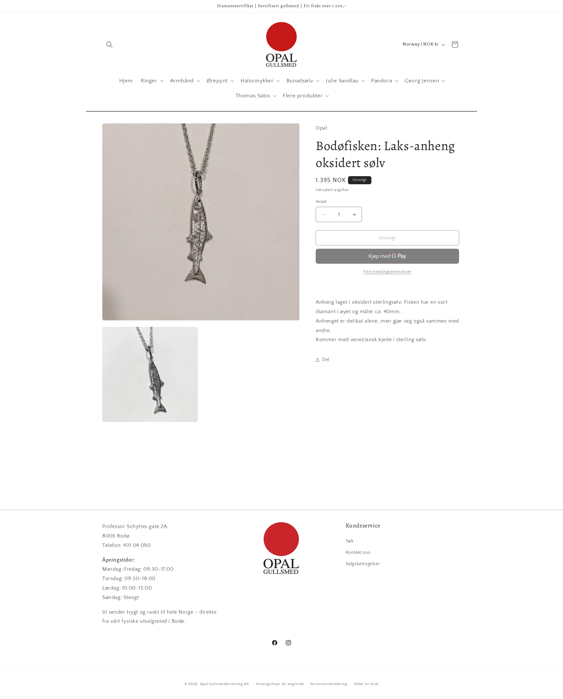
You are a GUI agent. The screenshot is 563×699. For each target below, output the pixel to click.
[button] (109, 44)
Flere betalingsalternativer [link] (387, 272)
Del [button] (325, 359)
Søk (350, 540)
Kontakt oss (358, 552)
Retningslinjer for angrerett (280, 684)
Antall (321, 201)
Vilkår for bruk (366, 684)
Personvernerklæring (328, 684)
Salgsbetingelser (363, 563)
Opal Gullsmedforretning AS (224, 684)
